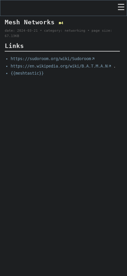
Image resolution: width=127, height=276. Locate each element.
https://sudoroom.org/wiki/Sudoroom (53, 58)
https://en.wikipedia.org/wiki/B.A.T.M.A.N (61, 66)
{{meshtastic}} (27, 73)
